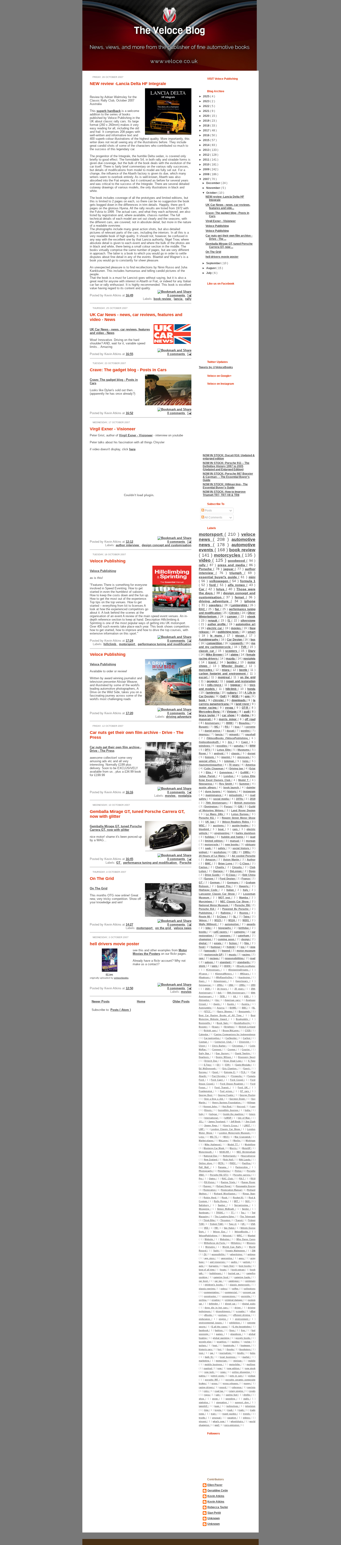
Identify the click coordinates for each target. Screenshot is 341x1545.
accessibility (218, 1254)
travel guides (230, 1414)
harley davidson (245, 833)
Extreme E (230, 1072)
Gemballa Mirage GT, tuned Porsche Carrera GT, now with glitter (116, 828)
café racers (220, 931)
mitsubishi (236, 795)
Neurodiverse (248, 1156)
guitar (247, 1342)
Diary (251, 650)
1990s (242, 985)
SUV (248, 1201)
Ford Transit (222, 1087)
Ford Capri (217, 1080)
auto (201, 1266)
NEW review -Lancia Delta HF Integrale (128, 83)
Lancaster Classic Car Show (217, 893)
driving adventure (178, 716)
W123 (218, 920)
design (246, 939)
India (248, 1110)
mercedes (206, 669)
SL (235, 916)
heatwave (246, 1345)
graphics (222, 1342)
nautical (208, 1368)
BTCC (208, 1011)
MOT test (225, 897)
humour (216, 946)
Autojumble (205, 1008)
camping (240, 931)
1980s (247, 852)
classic (236, 753)
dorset (251, 753)
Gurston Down (237, 1099)
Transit (239, 1220)
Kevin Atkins (215, 1495)
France (246, 878)
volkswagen (219, 581)
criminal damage (234, 1300)
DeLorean (236, 871)
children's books (214, 1285)
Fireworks (236, 1076)
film (247, 943)
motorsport (127, 644)
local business (228, 1357)
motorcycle (212, 844)
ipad (252, 836)
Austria (245, 1004)
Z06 (253, 1251)
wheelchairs (237, 1421)
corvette (250, 726)
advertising (236, 1254)
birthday (244, 927)
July (209, 272)
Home (141, 1001)
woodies (222, 745)
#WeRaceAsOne (224, 977)
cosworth (237, 643)
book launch (231, 787)
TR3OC (220, 1213)
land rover (243, 703)
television (250, 1406)
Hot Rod (227, 1106)
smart (251, 631)
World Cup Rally (232, 1247)
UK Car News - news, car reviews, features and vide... (228, 206)
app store (210, 1258)
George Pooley (247, 1095)
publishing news (229, 631)
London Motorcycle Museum (235, 1133)
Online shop (206, 1163)
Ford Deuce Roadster (232, 1084)
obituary (250, 844)
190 (234, 852)
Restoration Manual (231, 1190)
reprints (251, 1387)
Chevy (202, 1046)
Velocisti (227, 1235)
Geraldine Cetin (217, 1490)
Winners (251, 1243)
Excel (215, 1072)
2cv (230, 742)
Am (217, 1000)
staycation (222, 1402)
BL (253, 1008)
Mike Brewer (214, 654)
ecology (223, 1315)
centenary (250, 1281)
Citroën (234, 612)
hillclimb (110, 644)
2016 (206, 135)
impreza (204, 734)
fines (232, 1330)
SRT (236, 1201)
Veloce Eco (220, 1232)
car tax (219, 1281)
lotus (221, 589)
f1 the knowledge (241, 1327)
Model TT (233, 1144)
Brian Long (225, 863)
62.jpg (109, 974)
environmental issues (211, 1323)
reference (237, 1387)
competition (214, 643)
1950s (220, 985)
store (202, 965)
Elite (209, 772)
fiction (233, 943)
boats (223, 1270)
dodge (245, 715)
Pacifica (246, 1163)
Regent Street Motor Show (238, 817)
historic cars (206, 1349)
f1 (230, 620)
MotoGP (246, 1148)
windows (205, 745)
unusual (217, 1418)
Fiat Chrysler (219, 1076)
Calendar (204, 1034)
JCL (201, 1121)
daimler (250, 787)
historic (210, 757)
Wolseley (210, 1247)
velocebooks (121, 978)
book (202, 700)
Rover (203, 753)
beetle (243, 669)
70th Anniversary (217, 802)
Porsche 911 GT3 (219, 1175)
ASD (247, 996)
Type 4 (232, 1224)
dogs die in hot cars (217, 1308)
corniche (246, 1296)
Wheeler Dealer (234, 665)
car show (228, 715)
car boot (204, 1281)
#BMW (228, 966)
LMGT (247, 1125)
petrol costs (218, 1376)
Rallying (226, 912)
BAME (233, 1008)
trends (247, 1414)
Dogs (252, 871)
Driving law (236, 768)
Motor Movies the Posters (160, 952)
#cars (202, 981)
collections (249, 1289)
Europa (203, 1072)
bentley (232, 662)
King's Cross (230, 1125)
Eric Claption (230, 1068)
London (229, 776)
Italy (246, 889)
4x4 (220, 993)
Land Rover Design (243, 810)
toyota (218, 1410)
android (219, 753)
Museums (244, 749)
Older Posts (181, 1001)
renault (213, 620)
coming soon (226, 939)
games (220, 1334)
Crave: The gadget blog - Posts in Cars (128, 370)
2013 (206, 149)
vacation (232, 1418)
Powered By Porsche (236, 908)
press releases (231, 1383)
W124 (232, 920)
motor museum (246, 950)
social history (241, 848)
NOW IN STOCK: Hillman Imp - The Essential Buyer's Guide (225, 486)
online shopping (241, 1372)
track (230, 1410)
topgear (236, 684)
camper (232, 616)
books (203, 931)
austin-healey (241, 825)
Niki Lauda (245, 1159)
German (215, 882)
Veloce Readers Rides (236, 821)
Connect (217, 1049)
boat (221, 829)
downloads (239, 700)
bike (209, 927)
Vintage (232, 711)
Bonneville (205, 1023)
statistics (204, 1402)
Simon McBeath (226, 1209)
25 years (240, 989)
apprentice (227, 1258)
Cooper (232, 1049)
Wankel (251, 1235)
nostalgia (184, 795)
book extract (238, 1270)
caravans (225, 935)
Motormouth (206, 1152)
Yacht (216, 1251)
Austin (231, 1004)
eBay (252, 1311)
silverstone (248, 620)
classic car (207, 650)
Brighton (229, 1027)
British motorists (244, 802)
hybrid (231, 946)
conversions (229, 1296)
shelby (247, 1395)
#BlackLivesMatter (245, 966)
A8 (235, 996)
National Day (211, 1156)
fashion (219, 1330)
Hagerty (244, 886)
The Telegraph (247, 1216)
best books (245, 1266)
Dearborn (204, 1057)
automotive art (245, 624)
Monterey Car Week (214, 1148)
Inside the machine (233, 1114)
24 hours (222, 989)
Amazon (211, 859)
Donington (211, 806)
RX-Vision (210, 1182)
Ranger (207, 1186)
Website (209, 1239)
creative (216, 1300)
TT (233, 1213)
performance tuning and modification (164, 644)
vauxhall (250, 734)
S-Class (222, 916)
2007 (206, 179)
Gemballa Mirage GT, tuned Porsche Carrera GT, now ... (229, 245)
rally (188, 299)
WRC (240, 1235)
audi (247, 711)
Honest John (210, 1106)
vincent (203, 1421)
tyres (246, 761)
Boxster (203, 1027)
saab (208, 848)
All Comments (213, 517)
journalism (225, 1353)
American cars (233, 1000)
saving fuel (232, 1395)
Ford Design (228, 878)
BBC (245, 1008)
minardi (234, 734)
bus (253, 639)
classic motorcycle (240, 1285)
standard (226, 962)
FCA (243, 1072)
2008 (206, 174)
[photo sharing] (109, 970)
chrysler (219, 700)
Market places (206, 1140)
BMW (229, 723)
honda (251, 688)
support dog (242, 1402)
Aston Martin (231, 859)
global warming (221, 1338)
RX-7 (242, 1178)
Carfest (247, 1038)
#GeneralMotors (224, 974)
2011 (206, 159)
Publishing (206, 912)
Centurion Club (224, 1042)
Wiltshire (236, 1243)
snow (215, 1399)
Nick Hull (228, 1159)
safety (222, 848)
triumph (236, 573)
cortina (203, 1300)
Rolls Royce (221, 1201)
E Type (251, 1061)
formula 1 (247, 581)
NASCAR (224, 1152)
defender (214, 1304)
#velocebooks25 (209, 742)
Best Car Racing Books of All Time (221, 1015)
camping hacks (242, 1277)
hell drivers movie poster (114, 944)
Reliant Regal (223, 1186)
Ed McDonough (208, 1068)
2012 (206, 154)
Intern (252, 1114)
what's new (219, 1421)
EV (218, 1065)
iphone (249, 601)
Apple (217, 1004)
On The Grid (102, 878)
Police (238, 1171)
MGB (235, 696)
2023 (206, 101)
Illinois (208, 1110)
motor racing (208, 707)
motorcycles (228, 555)
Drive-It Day (211, 1061)
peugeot (212, 681)
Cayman (203, 1042)
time (206, 1410)
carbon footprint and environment (223, 673)
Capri (245, 742)
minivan (238, 1361)
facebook (204, 1330)
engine (223, 1319)
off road (250, 719)
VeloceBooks (242, 1232)
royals (252, 1391)
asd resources (218, 1262)
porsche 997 (212, 1380)
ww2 (217, 1425)
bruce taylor (207, 715)
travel (212, 662)
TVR (244, 646)
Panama (223, 1167)
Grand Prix (224, 886)
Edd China (248, 874)
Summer (244, 783)
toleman (229, 761)
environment (242, 1319)
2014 (206, 144)
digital (203, 943)
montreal (224, 677)
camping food (221, 1277)
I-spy (252, 1106)
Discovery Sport (246, 1057)
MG (216, 726)
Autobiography (209, 639)
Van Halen (229, 1228)
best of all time (207, 1270)
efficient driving (242, 1315)
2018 (206, 125)
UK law (210, 821)
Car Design (235, 639)
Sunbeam (204, 1213)
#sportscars (242, 981)
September (214, 263)
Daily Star (204, 1053)
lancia (178, 299)
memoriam (222, 1361)
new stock (250, 1368)
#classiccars (221, 981)
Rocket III (238, 1197)
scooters (231, 650)
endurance (205, 1319)
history (232, 791)
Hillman (251, 1102)
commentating (212, 1292)
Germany (233, 882)
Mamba (244, 897)
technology (232, 1406)
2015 (206, 140)
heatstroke (229, 1345)
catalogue (234, 1281)
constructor (210, 1296)
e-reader (240, 1311)
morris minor (228, 719)
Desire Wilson (224, 1057)
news (223, 1372)
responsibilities (234, 958)
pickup (251, 1376)
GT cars (245, 1091)
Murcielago (206, 901)
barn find (229, 1266)
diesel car (231, 1304)
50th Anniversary (236, 993)
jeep (252, 946)
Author (251, 859)
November (213, 187)
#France (204, 974)
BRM (252, 745)
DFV (208, 749)
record (223, 1387)
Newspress (206, 783)
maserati (205, 719)
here (132, 449)
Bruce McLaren (231, 1030)
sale (218, 1395)
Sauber (222, 1205)
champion (205, 939)
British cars (210, 1030)
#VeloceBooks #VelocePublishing (227, 738)
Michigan (250, 1140)
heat (215, 1345)
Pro (201, 1178)
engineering (222, 833)
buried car (234, 1273)
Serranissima (242, 1205)
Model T (244, 780)
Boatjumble (243, 1019)
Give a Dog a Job (214, 1099)
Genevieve (226, 772)
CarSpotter (231, 1038)
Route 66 (205, 916)
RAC (202, 609)
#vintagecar (205, 985)
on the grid (163, 928)
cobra (224, 1289)
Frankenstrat (206, 1091)
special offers (208, 761)
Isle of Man (244, 1118)
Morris (233, 1148)
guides (236, 1342)
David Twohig (243, 1053)
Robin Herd (210, 1197)
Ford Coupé (237, 1080)
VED (206, 1228)
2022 (206, 106)
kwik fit (209, 1357)
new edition (233, 1368)
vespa (230, 707)
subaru (232, 692)
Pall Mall (205, 1167)
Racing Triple (228, 1182)
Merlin (237, 1140)
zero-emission (232, 1425)
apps (242, 1258)
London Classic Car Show (226, 1129)
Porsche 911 (207, 817)
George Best (206, 1095)
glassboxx (236, 1334)
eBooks (208, 1315)
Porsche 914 (207, 908)
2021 (206, 110)
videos (247, 1418)
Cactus (204, 867)
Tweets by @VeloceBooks (216, 367)
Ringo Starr (249, 1194)
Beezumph (245, 1011)
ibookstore (245, 1349)
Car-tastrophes (212, 1038)
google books (243, 1338)
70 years (234, 764)
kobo (252, 1353)
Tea (243, 1213)
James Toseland (217, 1121)
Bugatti (204, 726)
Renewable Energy (245, 1186)
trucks (202, 1418)
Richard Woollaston (225, 1194)
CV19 (248, 1030)
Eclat (252, 768)
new (219, 1368)
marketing (204, 1361)
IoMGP (228, 1118)
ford (213, 585)
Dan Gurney (223, 1053)
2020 (206, 115)
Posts (208, 510)
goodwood (237, 560)
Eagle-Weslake (243, 1065)
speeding (231, 1399)
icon (201, 1353)
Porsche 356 (243, 905)
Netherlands (229, 1156)
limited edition (214, 840)
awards (251, 924)
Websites (225, 1239)
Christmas (238, 1046)
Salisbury (204, 1205)
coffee (235, 1289)
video (205, 560)
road (252, 958)
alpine (235, 654)
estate (218, 943)
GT (118, 862)
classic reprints (207, 1289)
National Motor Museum (214, 905)
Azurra (221, 1008)
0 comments (176, 295)
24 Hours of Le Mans (212, 855)
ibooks (231, 1349)
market (246, 1357)
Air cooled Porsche (243, 855)
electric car (215, 628)
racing (246, 954)
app (247, 696)
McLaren (223, 1140)
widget (203, 852)
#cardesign (244, 977)
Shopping (205, 1209)
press (215, 1383)
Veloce (203, 920)
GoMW (245, 772)
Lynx (202, 1137)
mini (252, 577)
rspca (207, 1395)
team (217, 1406)
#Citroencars (213, 970)
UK (243, 1224)
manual (235, 840)
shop (202, 1399)
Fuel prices (227, 1091)
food (202, 946)
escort (204, 677)
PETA (221, 1163)
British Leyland (247, 1027)
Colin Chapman (214, 768)
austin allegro (208, 787)
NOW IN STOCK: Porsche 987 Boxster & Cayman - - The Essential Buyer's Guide (228, 477)
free (243, 1330)
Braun (215, 1027)
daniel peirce (213, 730)
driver (238, 1308)
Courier (246, 1049)
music (233, 954)
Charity (220, 867)
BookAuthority (242, 1023)
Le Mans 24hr (215, 814)
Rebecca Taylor (217, 1507)
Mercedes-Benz (210, 711)
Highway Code (209, 889)
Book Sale (223, 1023)
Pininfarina (224, 1171)
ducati (231, 730)
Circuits (237, 867)
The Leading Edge (225, 1216)
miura (226, 669)
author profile (217, 624)
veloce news (182, 928)
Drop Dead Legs (233, 1061)
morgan (250, 840)
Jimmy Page (211, 1125)
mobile (251, 1361)
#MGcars (245, 974)
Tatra (246, 916)
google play (205, 1342)
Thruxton (225, 1220)
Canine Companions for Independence (234, 1034)
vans (215, 965)
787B (223, 996)
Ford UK (243, 1087)
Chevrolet (244, 1042)
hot (220, 1349)
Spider (246, 1209)
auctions (219, 825)
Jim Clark (250, 1121)
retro (206, 1391)
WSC (202, 825)
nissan (240, 635)
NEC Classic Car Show (235, 901)
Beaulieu (245, 723)
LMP (202, 1129)
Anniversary (212, 723)
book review (163, 299)
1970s (240, 798)
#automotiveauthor (211, 764)
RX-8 (253, 1178)
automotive (232, 924)
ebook (251, 616)
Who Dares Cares (245, 1239)
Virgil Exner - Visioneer (112, 429)
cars (235, 829)
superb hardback (109, 111)
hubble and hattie (232, 836)
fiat (217, 609)
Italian (230, 889)
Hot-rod (241, 1106)
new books (232, 844)
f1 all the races (219, 1327)
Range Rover (248, 1182)
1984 (231, 985)
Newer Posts (100, 1001)
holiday (210, 836)
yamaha (239, 745)
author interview (128, 545)
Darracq (218, 871)
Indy (201, 1114)
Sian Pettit (214, 1512)
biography (225, 927)
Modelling (250, 1144)
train (214, 1414)
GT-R (246, 707)
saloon (209, 962)
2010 (206, 164)
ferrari (240, 597)
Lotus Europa (240, 814)
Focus (228, 806)
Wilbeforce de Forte (215, 1243)
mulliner (251, 1364)
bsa (237, 726)
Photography (206, 1171)
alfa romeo (237, 585)
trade (241, 1410)
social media (221, 798)
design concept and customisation (166, 545)
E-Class (231, 874)
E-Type (208, 1065)
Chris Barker (219, 1046)
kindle (241, 1353)
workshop (220, 852)
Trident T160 (217, 1224)
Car (202, 589)
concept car (249, 1292)
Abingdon (204, 1000)
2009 (206, 169)
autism (247, 1262)
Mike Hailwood (213, 1144)
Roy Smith (226, 783)
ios (243, 946)
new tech (209, 1372)
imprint (226, 757)
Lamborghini (239, 605)
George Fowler (226, 1095)
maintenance (214, 795)
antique (251, 1254)
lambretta (213, 692)
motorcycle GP (213, 954)
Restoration (209, 1190)
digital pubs (248, 1304)
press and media (232, 565)
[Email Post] (189, 295)
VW (216, 1228)
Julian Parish (207, 776)
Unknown (213, 1518)
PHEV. (233, 1163)
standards (244, 962)
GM (240, 806)
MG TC (214, 1137)
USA (253, 1224)
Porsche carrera (242, 1175)
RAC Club (228, 1178)
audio (234, 1262)
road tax (219, 1391)
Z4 (205, 1254)
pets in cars (236, 1376)
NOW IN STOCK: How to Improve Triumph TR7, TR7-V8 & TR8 (224, 493)
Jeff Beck (236, 1121)
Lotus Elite (224, 749)
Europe (209, 878)
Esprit (247, 1068)
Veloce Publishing (107, 561)
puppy (247, 1383)
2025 (206, 96)
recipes (214, 958)
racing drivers (206, 1387)
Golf (223, 696)
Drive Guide (212, 874)
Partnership (242, 1167)
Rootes (244, 912)
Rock (225, 1197)
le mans (217, 635)
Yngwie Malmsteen (235, 1251)
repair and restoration (240, 681)
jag (212, 1353)
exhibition (235, 1323)
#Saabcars (204, 977)
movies (170, 795)
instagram (249, 791)
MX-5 (226, 1137)
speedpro (215, 605)
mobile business (214, 1364)
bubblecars (215, 1273)
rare (201, 958)
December (213, 182)
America (250, 764)
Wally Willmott (208, 924)
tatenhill (204, 1406)
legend (226, 950)
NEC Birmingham (246, 1152)
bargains (214, 1266)
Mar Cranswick (243, 1137)
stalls (246, 1399)
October (212, 192)
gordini (246, 730)
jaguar (229, 569)
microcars (243, 757)
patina (202, 1376)
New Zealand (211, 1159)
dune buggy (213, 791)
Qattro (212, 1178)
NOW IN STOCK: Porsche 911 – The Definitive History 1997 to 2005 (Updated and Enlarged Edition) (226, 466)
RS (227, 726)
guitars (203, 1345)
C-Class (245, 863)
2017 (206, 130)
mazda (231, 658)
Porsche (185, 862)
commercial (231, 1292)
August (211, 268)
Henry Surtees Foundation (227, 1102)
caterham (244, 935)
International (211, 1118)
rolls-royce (214, 684)
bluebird (204, 829)
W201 (246, 920)
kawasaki (210, 950)
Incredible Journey (228, 1110)
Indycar (213, 1114)
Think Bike (209, 1220)
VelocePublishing (208, 1235)
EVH (228, 1065)
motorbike (235, 1364)
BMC (208, 863)
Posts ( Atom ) (120, 1010)
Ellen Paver (214, 1484)
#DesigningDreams (239, 970)
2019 (206, 120)
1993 (253, 985)
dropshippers (223, 1311)
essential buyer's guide (218, 577)
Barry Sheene (225, 1011)
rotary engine (236, 1391)
